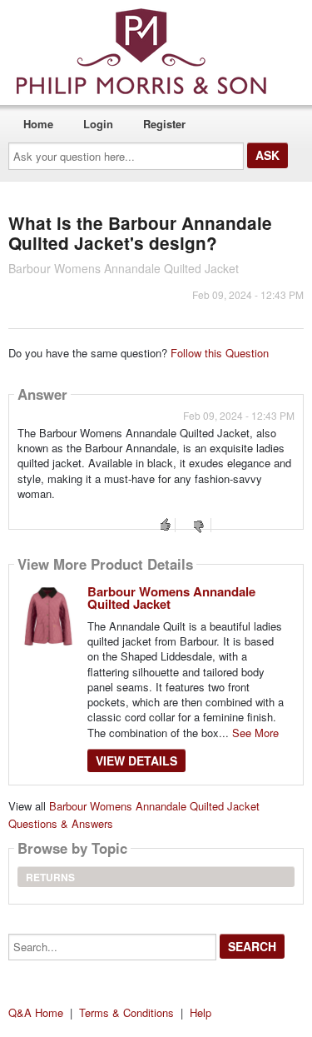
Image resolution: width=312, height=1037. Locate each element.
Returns (50, 877)
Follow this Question (220, 353)
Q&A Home (35, 1012)
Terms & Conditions (126, 1012)
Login (98, 124)
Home (38, 124)
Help (200, 1012)
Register (164, 124)
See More (255, 732)
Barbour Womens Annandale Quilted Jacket (171, 597)
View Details (136, 760)
